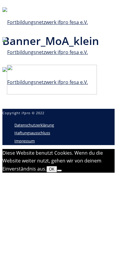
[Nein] (59, 170)
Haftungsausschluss (32, 132)
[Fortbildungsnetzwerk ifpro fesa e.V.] (45, 52)
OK (52, 169)
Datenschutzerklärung (34, 125)
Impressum (24, 141)
